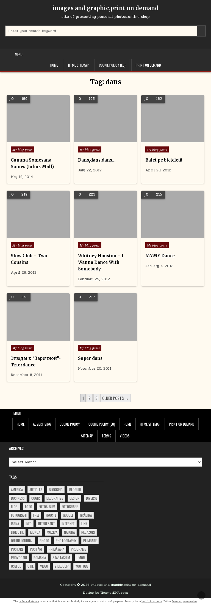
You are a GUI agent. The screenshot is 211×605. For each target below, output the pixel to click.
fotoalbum (47, 506)
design (74, 498)
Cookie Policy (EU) (112, 65)
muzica (52, 532)
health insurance (151, 601)
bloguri (75, 489)
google (68, 515)
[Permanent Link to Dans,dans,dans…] (105, 118)
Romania (40, 557)
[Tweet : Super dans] (97, 338)
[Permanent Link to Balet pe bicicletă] (172, 118)
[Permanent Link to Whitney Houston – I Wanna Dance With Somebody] (105, 214)
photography (66, 540)
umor (81, 557)
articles (35, 489)
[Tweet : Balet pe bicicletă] (165, 139)
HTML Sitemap (78, 65)
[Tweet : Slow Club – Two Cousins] (30, 235)
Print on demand (148, 65)
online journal (22, 540)
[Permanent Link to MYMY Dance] (172, 214)
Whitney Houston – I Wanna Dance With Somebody (101, 262)
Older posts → (115, 398)
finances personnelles (184, 601)
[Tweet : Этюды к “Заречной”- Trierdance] (30, 338)
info (29, 523)
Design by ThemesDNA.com (105, 592)
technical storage (29, 601)
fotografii (19, 515)
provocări (19, 557)
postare (17, 549)
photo (44, 540)
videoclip (62, 566)
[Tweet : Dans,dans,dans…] (97, 139)
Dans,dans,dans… (97, 160)
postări (36, 549)
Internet (68, 523)
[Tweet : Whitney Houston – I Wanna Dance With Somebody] (97, 235)
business (18, 498)
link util (17, 532)
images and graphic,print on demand (105, 8)
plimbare (90, 540)
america (17, 489)
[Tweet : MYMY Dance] (165, 235)
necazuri (88, 532)
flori (14, 506)
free (36, 515)
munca (35, 532)
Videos (125, 436)
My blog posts (22, 149)
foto (28, 506)
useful (16, 566)
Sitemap (87, 436)
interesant (46, 523)
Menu (19, 54)
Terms (106, 436)
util (30, 566)
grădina (86, 515)
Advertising (42, 424)
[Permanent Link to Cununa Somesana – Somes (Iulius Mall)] (38, 118)
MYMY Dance (160, 255)
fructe (51, 515)
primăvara (56, 549)
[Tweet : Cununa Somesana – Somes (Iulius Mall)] (30, 139)
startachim (61, 557)
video (44, 566)
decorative (54, 498)
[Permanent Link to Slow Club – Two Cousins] (38, 214)
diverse (91, 498)
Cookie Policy (70, 424)
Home (54, 65)
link (84, 523)
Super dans (90, 358)
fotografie (70, 506)
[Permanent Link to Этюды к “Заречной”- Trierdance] (38, 317)
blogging (56, 489)
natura (69, 532)
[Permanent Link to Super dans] (105, 317)
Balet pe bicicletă (163, 160)
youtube (81, 566)
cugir (35, 498)
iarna (15, 523)
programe (78, 549)
